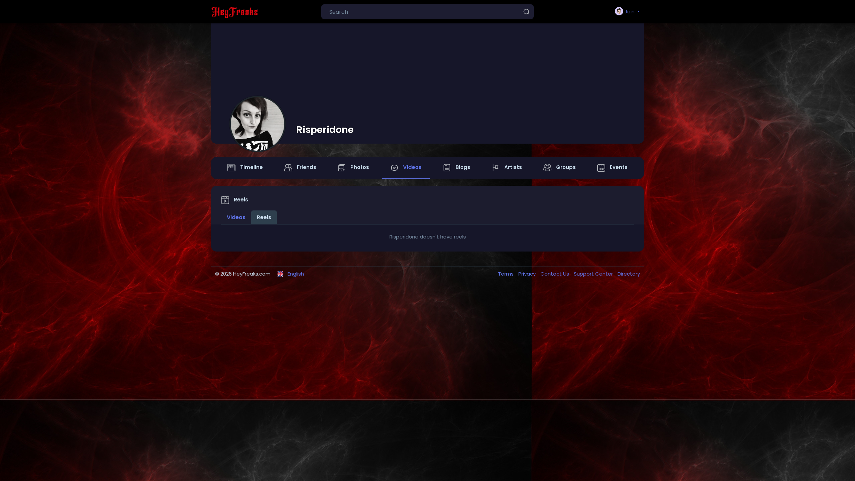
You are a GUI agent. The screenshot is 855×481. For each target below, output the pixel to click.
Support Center (594, 273)
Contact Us (555, 273)
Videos (236, 217)
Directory (629, 273)
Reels (264, 217)
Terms (506, 273)
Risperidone (325, 129)
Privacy (527, 273)
